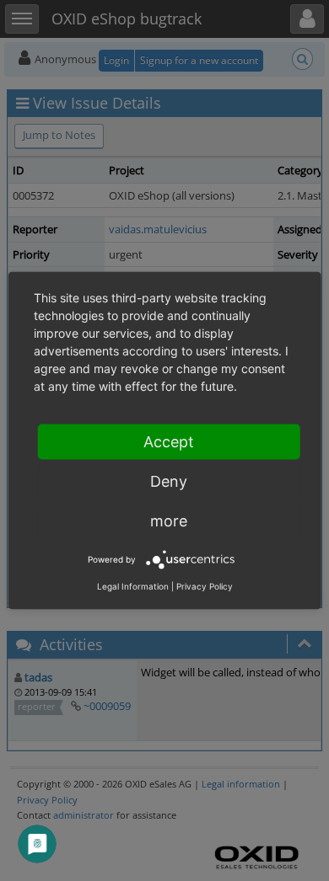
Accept (168, 442)
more (168, 521)
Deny (168, 481)
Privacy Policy (204, 586)
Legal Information (133, 586)
